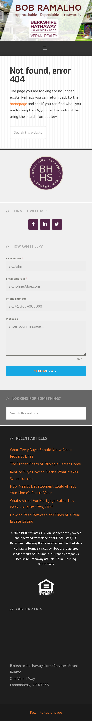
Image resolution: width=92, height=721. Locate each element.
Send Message (46, 371)
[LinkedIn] (45, 224)
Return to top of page (46, 712)
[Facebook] (33, 224)
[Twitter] (57, 224)
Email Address (16, 278)
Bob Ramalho (46, 20)
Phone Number (16, 298)
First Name (14, 258)
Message (12, 318)
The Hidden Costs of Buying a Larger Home (45, 464)
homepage (18, 103)
